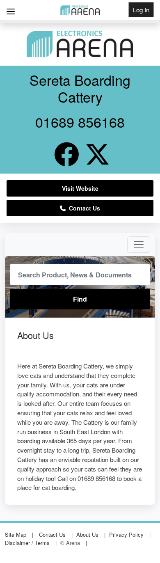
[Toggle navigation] (138, 244)
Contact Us (83, 208)
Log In (141, 9)
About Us (87, 534)
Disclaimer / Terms (27, 543)
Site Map (15, 534)
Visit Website (80, 188)
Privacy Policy (126, 534)
